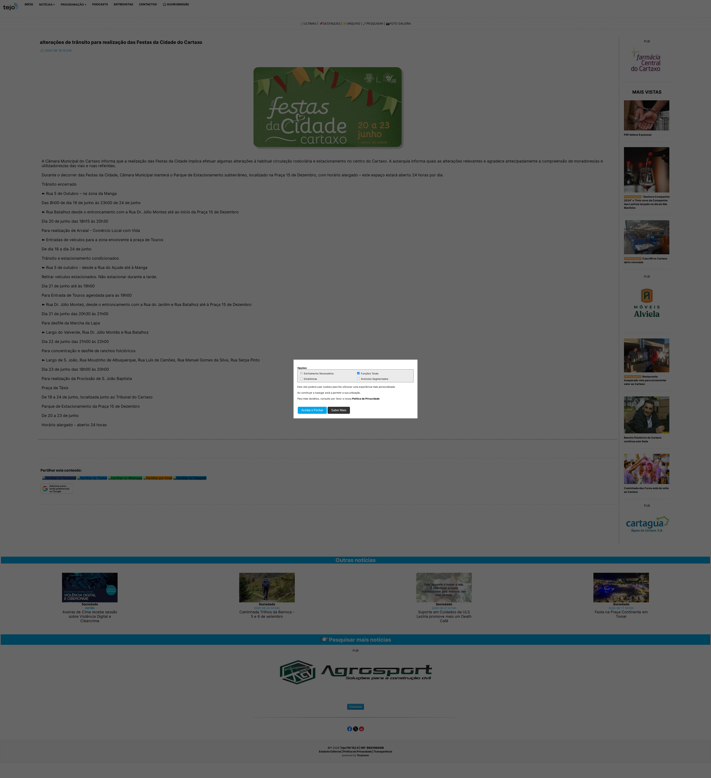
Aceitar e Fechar (312, 410)
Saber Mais (338, 410)
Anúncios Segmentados (374, 378)
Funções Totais (369, 373)
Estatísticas (310, 378)
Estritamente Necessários (318, 373)
